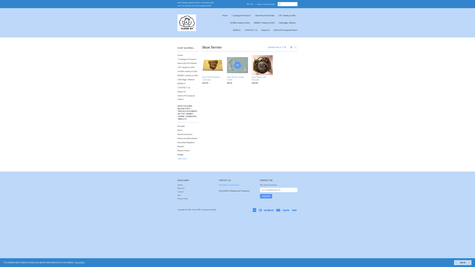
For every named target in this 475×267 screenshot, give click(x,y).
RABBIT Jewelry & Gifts (264, 23)
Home (224, 15)
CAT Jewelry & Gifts (287, 15)
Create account (269, 4)
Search (180, 185)
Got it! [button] (462, 263)
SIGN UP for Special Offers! (285, 30)
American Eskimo (185, 134)
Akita (180, 130)
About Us (265, 30)
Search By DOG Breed (264, 15)
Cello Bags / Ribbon (287, 23)
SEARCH (237, 30)
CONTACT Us (251, 30)
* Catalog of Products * (241, 15)
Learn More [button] (80, 262)
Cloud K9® (196, 210)
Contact (181, 192)
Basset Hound (184, 150)
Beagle (180, 154)
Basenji (181, 146)
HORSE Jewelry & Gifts (240, 23)
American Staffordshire (187, 138)
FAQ (179, 195)
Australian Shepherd (186, 142)
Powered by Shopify (208, 210)
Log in (259, 4)
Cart (251, 4)
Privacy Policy (183, 199)
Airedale (181, 126)
